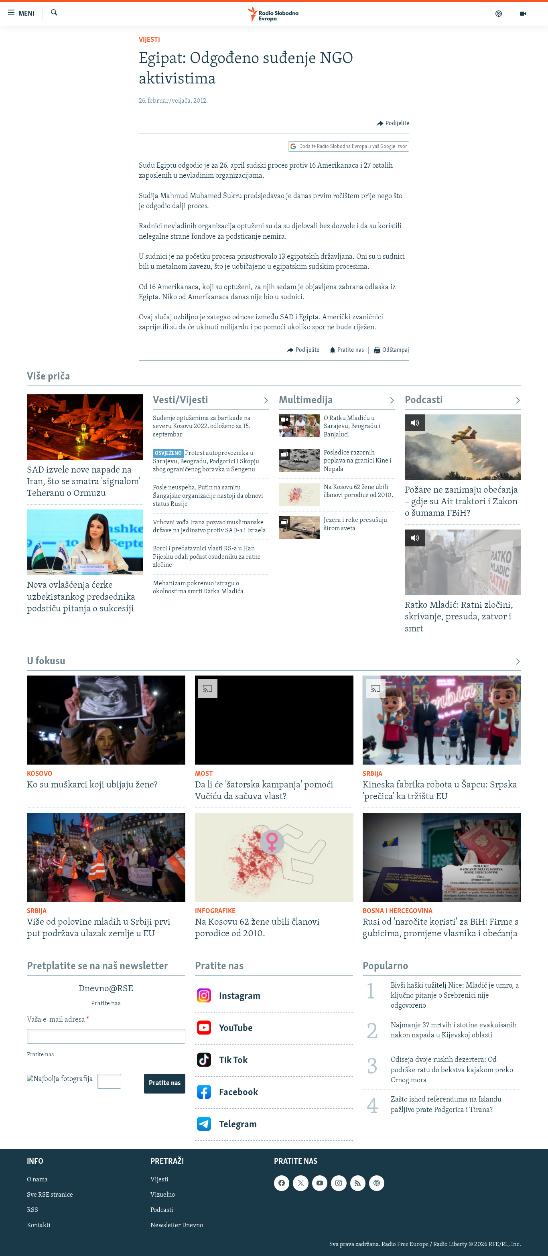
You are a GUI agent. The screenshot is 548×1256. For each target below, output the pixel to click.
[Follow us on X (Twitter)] (300, 1183)
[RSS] (357, 1183)
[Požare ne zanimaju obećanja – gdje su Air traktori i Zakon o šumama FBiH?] (463, 447)
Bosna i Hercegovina (397, 911)
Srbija (372, 774)
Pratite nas (165, 1083)
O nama (37, 1180)
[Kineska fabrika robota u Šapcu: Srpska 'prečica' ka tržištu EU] (442, 720)
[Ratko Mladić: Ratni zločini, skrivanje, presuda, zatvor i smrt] (463, 562)
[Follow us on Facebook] (281, 1183)
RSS (32, 1210)
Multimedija (306, 400)
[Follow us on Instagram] (338, 1183)
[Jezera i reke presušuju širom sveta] (299, 527)
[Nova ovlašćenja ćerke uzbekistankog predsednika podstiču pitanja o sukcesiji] (85, 542)
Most (204, 774)
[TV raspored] (376, 1183)
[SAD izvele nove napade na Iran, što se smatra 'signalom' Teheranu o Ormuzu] (85, 427)
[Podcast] (499, 13)
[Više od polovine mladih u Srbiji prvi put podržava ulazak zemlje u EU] (106, 857)
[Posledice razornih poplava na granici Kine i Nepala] (299, 460)
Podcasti (424, 400)
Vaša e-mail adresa (58, 1020)
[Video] (523, 13)
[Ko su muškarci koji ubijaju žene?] (106, 720)
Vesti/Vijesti (180, 400)
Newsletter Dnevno (176, 1226)
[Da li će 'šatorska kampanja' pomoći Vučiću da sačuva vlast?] (274, 720)
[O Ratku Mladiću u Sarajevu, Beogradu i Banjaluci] (299, 425)
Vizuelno (162, 1195)
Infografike (215, 911)
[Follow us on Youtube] (319, 1183)
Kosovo (40, 774)
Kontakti (39, 1226)
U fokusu (46, 661)
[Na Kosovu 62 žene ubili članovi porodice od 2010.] (299, 494)
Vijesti (149, 40)
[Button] (393, 123)
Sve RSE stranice (50, 1195)
